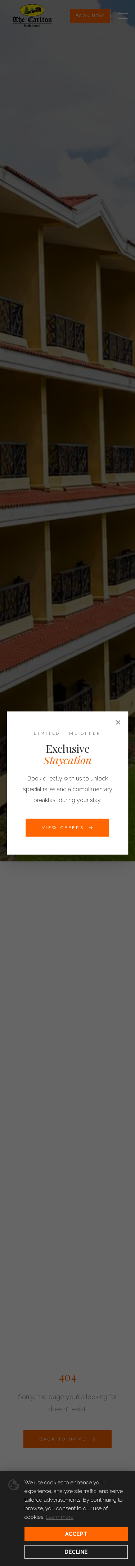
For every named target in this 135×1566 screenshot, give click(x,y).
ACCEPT (76, 1534)
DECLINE (76, 1552)
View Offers (63, 827)
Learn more (59, 1517)
